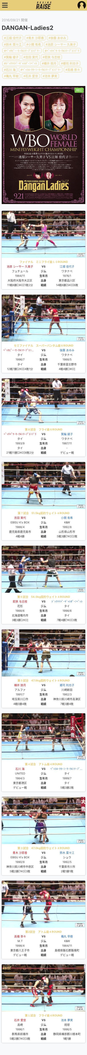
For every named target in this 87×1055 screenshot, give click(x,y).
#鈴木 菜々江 (13, 44)
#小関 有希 (33, 44)
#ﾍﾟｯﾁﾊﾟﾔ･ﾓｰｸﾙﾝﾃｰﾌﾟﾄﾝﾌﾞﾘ (62, 50)
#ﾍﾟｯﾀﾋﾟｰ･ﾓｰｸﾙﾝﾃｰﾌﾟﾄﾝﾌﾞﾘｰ (22, 50)
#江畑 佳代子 (13, 38)
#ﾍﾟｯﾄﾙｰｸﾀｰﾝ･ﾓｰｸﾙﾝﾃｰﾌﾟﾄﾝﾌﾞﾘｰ (40, 69)
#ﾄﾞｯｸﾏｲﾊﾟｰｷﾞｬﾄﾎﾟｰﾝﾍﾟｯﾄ (20, 63)
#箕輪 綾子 (11, 57)
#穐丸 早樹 (11, 76)
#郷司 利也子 (70, 63)
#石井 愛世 (30, 76)
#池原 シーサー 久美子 (61, 44)
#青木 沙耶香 (35, 38)
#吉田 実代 (30, 57)
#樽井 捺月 (49, 63)
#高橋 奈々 (72, 69)
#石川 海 (10, 69)
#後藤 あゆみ (57, 38)
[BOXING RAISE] (43, 5)
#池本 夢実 (50, 76)
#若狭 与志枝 (51, 57)
